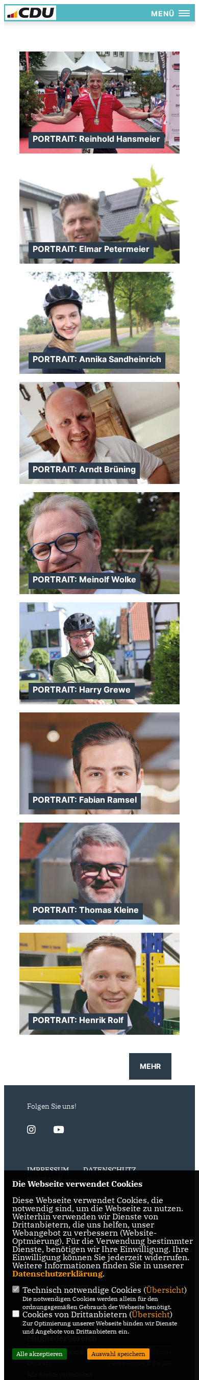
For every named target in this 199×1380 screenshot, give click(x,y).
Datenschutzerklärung (57, 1273)
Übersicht (165, 1290)
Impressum (48, 1169)
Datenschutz (109, 1169)
